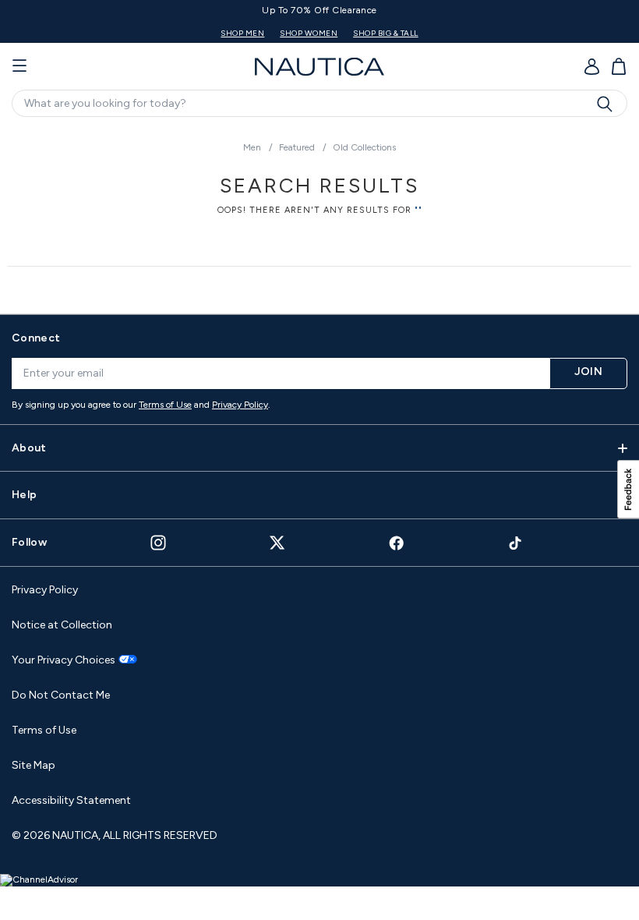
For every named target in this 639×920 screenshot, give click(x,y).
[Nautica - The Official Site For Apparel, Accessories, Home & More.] (319, 66)
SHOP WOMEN (308, 33)
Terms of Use (165, 404)
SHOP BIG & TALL (385, 33)
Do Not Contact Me (61, 695)
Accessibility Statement (71, 800)
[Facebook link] (396, 543)
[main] (319, 213)
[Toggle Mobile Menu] (19, 66)
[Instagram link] (158, 542)
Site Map (33, 765)
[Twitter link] (277, 542)
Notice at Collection (62, 625)
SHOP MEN (242, 33)
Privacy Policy (240, 404)
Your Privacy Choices (63, 660)
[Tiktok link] (516, 543)
